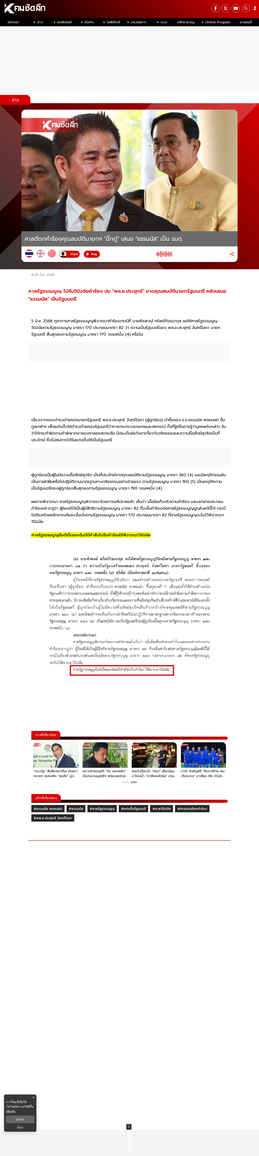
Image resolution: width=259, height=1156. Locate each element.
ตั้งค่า (20, 1127)
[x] (226, 8)
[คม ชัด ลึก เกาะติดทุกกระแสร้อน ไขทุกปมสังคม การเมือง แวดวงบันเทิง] (129, 9)
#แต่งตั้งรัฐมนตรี (133, 808)
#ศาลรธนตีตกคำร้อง (192, 808)
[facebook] (215, 8)
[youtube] (236, 8)
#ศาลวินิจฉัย (161, 808)
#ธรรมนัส (76, 808)
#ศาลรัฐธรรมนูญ (102, 808)
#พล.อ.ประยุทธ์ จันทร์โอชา (53, 818)
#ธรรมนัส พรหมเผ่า (48, 808)
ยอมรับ (20, 1119)
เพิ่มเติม (10, 1111)
